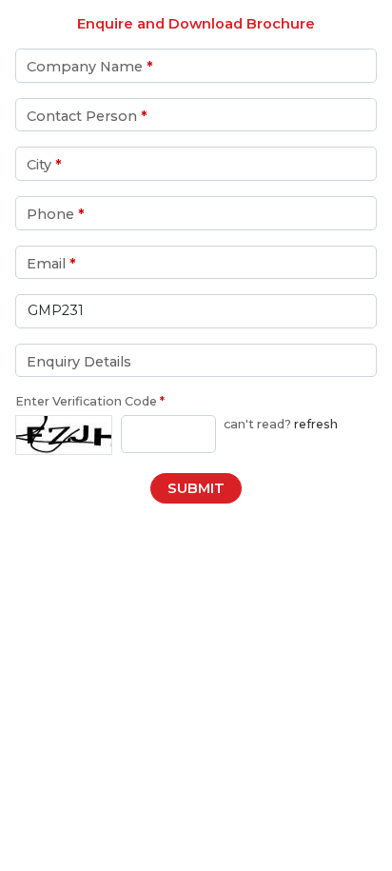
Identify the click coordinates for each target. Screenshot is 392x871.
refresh (316, 424)
